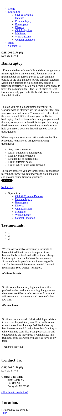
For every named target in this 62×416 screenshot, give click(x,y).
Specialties (14, 11)
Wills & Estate (23, 36)
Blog (11, 42)
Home (11, 8)
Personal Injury (23, 21)
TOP (4, 413)
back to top (7, 187)
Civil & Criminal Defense (29, 196)
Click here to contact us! (14, 392)
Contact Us (14, 45)
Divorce (19, 27)
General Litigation (25, 39)
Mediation (20, 33)
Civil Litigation (23, 30)
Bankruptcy (21, 24)
